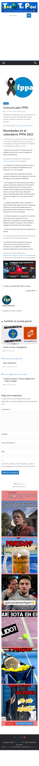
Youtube (26, 255)
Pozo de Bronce (9, 363)
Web (3, 452)
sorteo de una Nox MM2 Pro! (24, 126)
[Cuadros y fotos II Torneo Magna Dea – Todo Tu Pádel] (14, 374)
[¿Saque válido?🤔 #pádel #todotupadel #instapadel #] (19, 629)
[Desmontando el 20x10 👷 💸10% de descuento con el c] (19, 703)
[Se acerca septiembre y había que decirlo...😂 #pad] (19, 519)
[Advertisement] (19, 40)
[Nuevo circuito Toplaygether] (19, 327)
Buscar (29, 15)
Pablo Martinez (22, 111)
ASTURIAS (6, 103)
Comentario (6, 409)
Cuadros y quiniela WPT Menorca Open (17, 286)
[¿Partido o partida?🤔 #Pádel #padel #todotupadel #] (19, 555)
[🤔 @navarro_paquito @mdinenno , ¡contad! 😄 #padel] (19, 592)
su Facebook (7, 141)
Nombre (4, 434)
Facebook (8, 255)
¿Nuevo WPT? (30, 291)
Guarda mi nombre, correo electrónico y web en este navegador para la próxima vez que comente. (18, 465)
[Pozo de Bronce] (11, 359)
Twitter (20, 255)
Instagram (15, 255)
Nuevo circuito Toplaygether (15, 347)
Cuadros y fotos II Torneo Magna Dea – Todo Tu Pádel (19, 379)
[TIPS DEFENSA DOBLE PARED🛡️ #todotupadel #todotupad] (19, 666)
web (23, 141)
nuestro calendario (9, 161)
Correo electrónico (8, 443)
